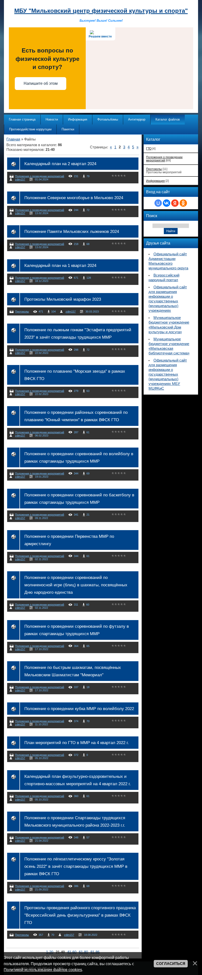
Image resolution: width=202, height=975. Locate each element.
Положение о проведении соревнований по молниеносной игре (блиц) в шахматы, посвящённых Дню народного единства (75, 585)
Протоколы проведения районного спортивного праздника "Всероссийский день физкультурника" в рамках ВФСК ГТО (80, 915)
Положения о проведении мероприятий (39, 176)
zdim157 (20, 179)
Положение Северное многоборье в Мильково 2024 (73, 197)
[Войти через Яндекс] (175, 203)
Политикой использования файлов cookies (43, 969)
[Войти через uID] (158, 203)
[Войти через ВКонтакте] (166, 203)
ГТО (149, 148)
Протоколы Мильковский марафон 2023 (62, 299)
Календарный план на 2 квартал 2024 (60, 163)
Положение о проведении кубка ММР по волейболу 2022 (79, 708)
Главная (13, 139)
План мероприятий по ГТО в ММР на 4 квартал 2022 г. (76, 742)
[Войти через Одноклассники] (183, 203)
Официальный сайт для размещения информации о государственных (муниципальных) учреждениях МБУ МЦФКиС (168, 374)
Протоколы (22, 311)
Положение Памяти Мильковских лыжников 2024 (71, 231)
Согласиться (170, 964)
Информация (155, 180)
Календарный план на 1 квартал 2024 (60, 265)
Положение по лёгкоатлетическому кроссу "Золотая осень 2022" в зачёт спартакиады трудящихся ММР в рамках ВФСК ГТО (75, 866)
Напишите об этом (41, 83)
